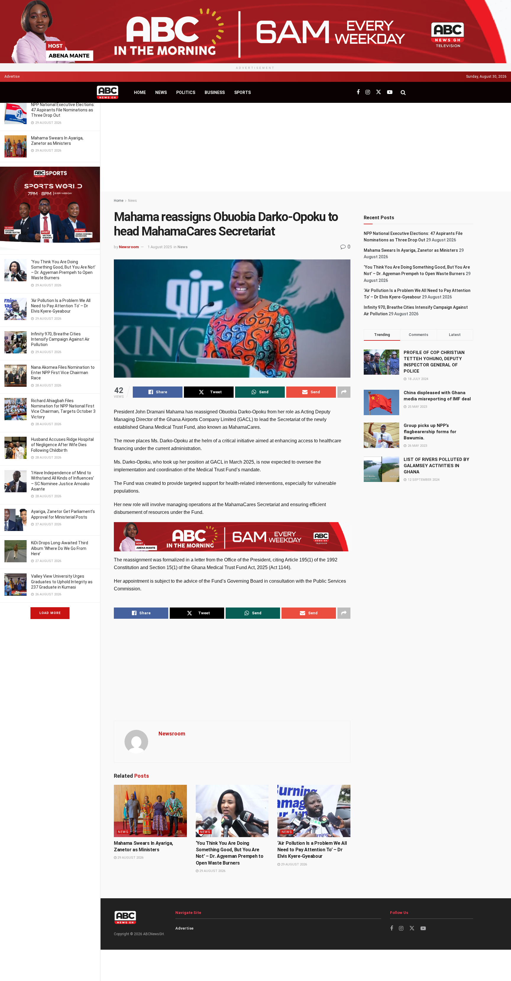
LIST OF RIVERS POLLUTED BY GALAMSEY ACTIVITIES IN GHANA (436, 466)
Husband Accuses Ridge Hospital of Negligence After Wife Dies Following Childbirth (62, 444)
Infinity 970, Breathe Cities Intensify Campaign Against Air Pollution (60, 339)
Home (140, 92)
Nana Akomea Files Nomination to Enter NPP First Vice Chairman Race (63, 372)
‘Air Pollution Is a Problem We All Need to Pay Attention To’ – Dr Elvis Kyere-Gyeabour (60, 306)
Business (215, 92)
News (161, 92)
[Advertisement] (305, 147)
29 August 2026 (130, 858)
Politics (185, 92)
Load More (50, 613)
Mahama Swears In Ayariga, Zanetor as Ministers (411, 250)
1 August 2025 (160, 247)
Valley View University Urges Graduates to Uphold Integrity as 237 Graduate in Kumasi (62, 581)
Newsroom (129, 247)
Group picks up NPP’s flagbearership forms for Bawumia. (430, 432)
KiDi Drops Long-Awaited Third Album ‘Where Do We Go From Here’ (59, 548)
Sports (242, 92)
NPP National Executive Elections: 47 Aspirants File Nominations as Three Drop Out (63, 110)
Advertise (12, 76)
